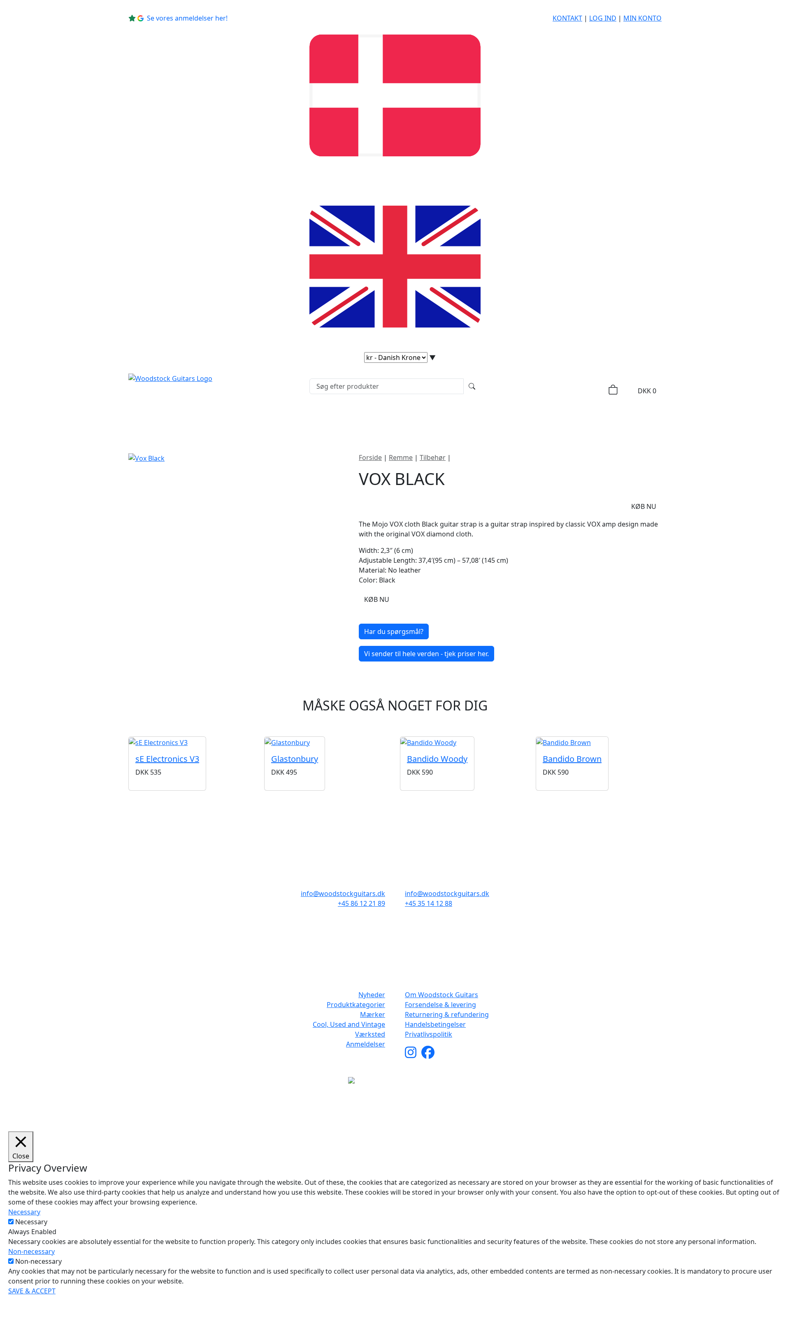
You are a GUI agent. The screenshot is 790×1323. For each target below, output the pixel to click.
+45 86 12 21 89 (361, 903)
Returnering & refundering (447, 1014)
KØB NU (643, 506)
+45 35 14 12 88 (428, 903)
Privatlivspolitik (428, 1034)
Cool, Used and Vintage (349, 1024)
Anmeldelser (365, 1044)
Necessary (31, 1221)
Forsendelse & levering (440, 1004)
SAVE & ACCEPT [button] (32, 1290)
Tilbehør (433, 457)
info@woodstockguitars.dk (343, 893)
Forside (370, 457)
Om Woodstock (540, 421)
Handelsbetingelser (435, 1024)
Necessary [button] (24, 1211)
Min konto (642, 18)
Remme (401, 457)
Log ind (602, 18)
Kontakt (567, 18)
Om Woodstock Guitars (441, 994)
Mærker (378, 421)
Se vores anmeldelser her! (187, 18)
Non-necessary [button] (31, 1251)
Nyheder (233, 421)
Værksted (370, 1034)
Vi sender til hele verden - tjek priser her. (426, 653)
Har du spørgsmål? (393, 631)
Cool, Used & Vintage (455, 421)
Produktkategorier (303, 421)
